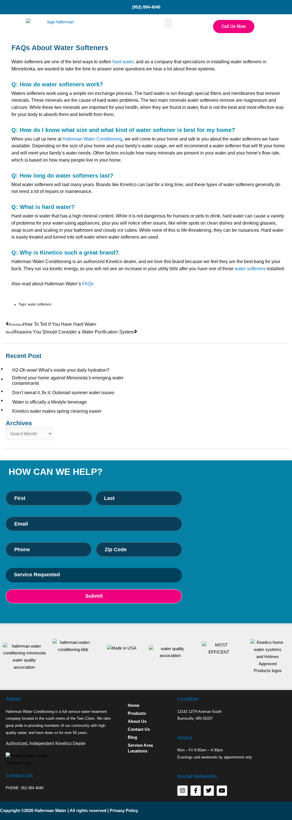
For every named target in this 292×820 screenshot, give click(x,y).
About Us (137, 721)
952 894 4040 (32, 788)
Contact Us (139, 729)
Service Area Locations (140, 748)
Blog (132, 737)
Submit (94, 596)
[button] (168, 23)
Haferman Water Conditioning (92, 139)
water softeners (250, 268)
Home (133, 705)
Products (137, 713)
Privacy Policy (124, 810)
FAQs (88, 283)
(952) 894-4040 (146, 7)
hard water (122, 61)
